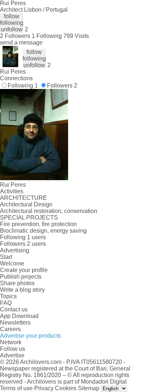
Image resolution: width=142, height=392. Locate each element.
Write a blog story (22, 290)
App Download (19, 316)
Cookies (65, 388)
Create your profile (24, 270)
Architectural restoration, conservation (48, 211)
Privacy (44, 388)
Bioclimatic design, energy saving (43, 231)
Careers (10, 329)
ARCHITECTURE (23, 198)
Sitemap (88, 388)
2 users (36, 244)
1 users (36, 237)
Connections (16, 78)
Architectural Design (26, 204)
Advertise (12, 355)
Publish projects (21, 276)
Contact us (14, 309)
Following (23, 85)
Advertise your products (30, 336)
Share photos (17, 283)
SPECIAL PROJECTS (29, 217)
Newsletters (15, 322)
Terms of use (16, 388)
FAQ (6, 303)
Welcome (12, 263)
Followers (62, 85)
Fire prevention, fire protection (38, 224)
